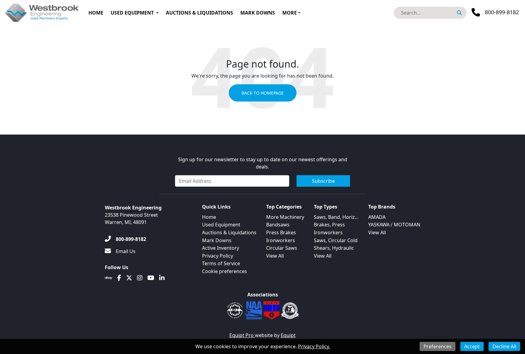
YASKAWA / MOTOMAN (394, 224)
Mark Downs (257, 12)
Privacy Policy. (314, 346)
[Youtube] (150, 278)
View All (275, 255)
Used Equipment (132, 12)
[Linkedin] (162, 278)
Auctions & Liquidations (199, 12)
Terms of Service (221, 263)
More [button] (289, 12)
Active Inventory (220, 248)
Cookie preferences (224, 271)
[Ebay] (108, 278)
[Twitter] (129, 278)
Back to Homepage (263, 93)
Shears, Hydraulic (334, 248)
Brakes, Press (329, 224)
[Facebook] (119, 278)
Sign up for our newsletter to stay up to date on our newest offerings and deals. (262, 163)
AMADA (377, 217)
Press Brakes (281, 232)
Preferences (437, 346)
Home (95, 12)
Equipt (288, 335)
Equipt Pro (242, 335)
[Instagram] (139, 278)
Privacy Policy (217, 255)
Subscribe (323, 181)
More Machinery (285, 217)
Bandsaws (278, 224)
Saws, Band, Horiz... (336, 217)
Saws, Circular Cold (336, 240)
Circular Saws (281, 248)
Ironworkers (280, 240)
